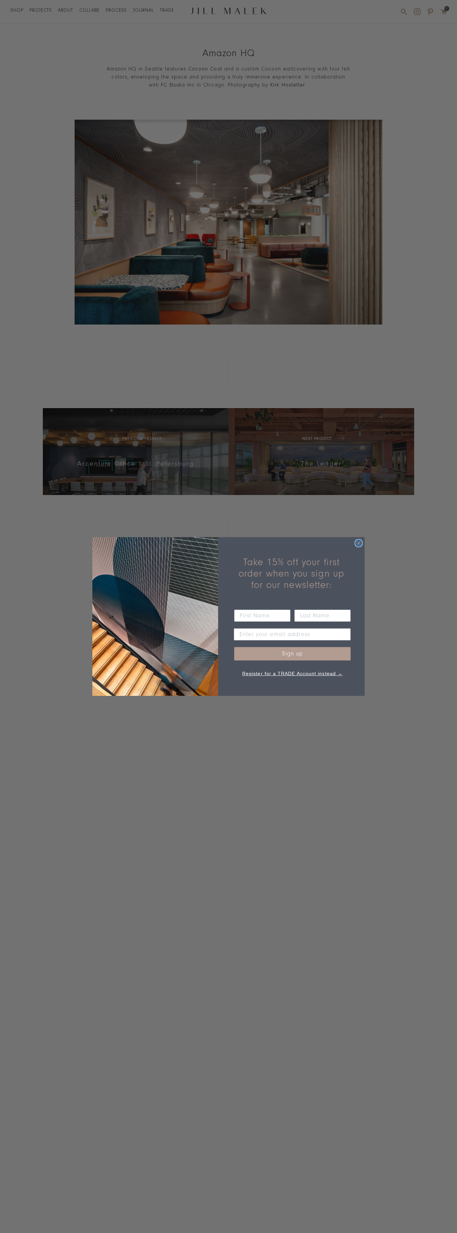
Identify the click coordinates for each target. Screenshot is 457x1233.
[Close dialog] (358, 543)
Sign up (292, 653)
